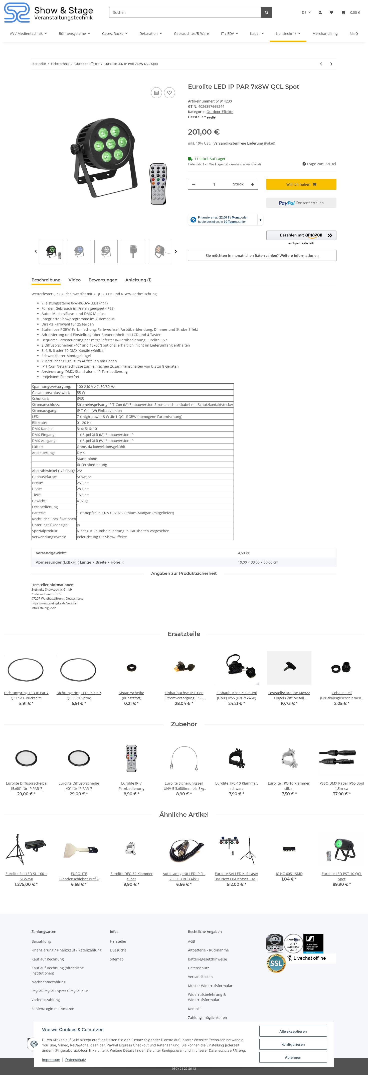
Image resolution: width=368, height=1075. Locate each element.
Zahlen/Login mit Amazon (53, 1008)
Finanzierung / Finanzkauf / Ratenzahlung (67, 950)
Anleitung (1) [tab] (138, 280)
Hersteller (118, 941)
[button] (320, 12)
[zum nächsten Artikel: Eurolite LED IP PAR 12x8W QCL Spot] (331, 63)
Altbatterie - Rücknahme (208, 950)
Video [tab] (75, 280)
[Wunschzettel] (331, 12)
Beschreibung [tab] (46, 280)
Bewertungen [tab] (103, 280)
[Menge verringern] (193, 184)
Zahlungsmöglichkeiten (207, 1017)
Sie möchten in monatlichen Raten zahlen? (262, 255)
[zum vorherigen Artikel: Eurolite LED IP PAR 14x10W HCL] (321, 63)
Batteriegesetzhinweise (207, 959)
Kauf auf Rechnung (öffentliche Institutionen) (58, 970)
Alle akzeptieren (293, 1031)
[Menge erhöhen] (252, 184)
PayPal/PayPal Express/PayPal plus (60, 991)
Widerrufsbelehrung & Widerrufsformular (207, 997)
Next (176, 251)
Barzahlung (41, 941)
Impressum (51, 1059)
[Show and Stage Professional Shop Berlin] (48, 12)
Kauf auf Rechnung (48, 959)
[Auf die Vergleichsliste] (156, 92)
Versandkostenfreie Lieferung (239, 143)
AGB (191, 941)
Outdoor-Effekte (220, 111)
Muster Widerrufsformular (210, 985)
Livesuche (118, 950)
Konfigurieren (293, 1044)
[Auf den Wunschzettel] (169, 92)
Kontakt (194, 1008)
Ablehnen (293, 1057)
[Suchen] (266, 12)
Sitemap (117, 959)
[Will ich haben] (36, 80)
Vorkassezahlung (46, 999)
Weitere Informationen (299, 255)
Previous (36, 251)
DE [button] (304, 12)
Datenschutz (198, 967)
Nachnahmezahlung (49, 982)
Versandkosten (200, 976)
